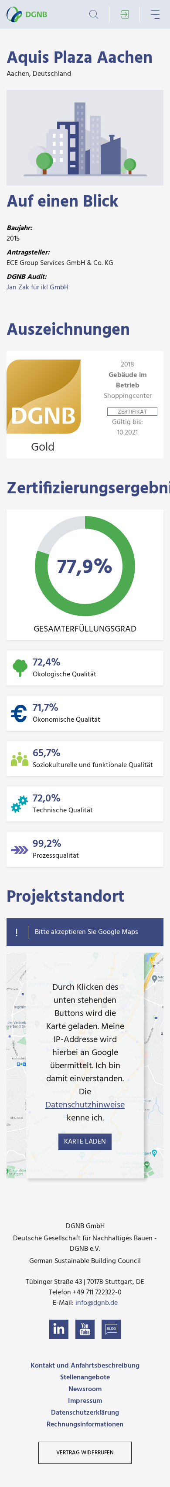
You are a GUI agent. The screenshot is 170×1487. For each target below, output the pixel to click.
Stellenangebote (85, 1377)
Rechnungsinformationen (85, 1424)
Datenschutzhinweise (85, 1105)
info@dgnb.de (96, 1303)
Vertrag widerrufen (85, 1452)
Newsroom (85, 1389)
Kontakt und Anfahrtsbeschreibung (85, 1366)
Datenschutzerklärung (85, 1413)
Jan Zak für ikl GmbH (37, 287)
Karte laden (85, 1142)
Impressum (85, 1401)
